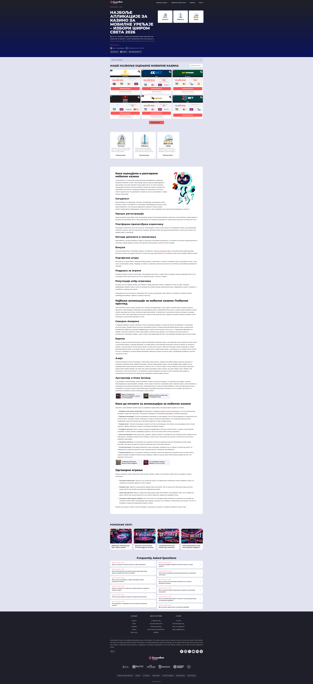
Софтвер (134, 626)
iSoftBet (156, 632)
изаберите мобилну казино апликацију (166, 411)
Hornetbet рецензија (156, 116)
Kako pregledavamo (178, 629)
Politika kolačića (156, 681)
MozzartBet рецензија (125, 91)
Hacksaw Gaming (156, 626)
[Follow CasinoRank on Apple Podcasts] (201, 651)
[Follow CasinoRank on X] (189, 651)
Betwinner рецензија (188, 91)
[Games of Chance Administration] (126, 666)
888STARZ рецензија (125, 116)
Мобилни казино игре (178, 2)
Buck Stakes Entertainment (156, 629)
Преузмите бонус (125, 88)
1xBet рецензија (156, 91)
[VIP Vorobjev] (151, 666)
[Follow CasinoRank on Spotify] (197, 651)
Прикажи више (155, 122)
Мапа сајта (134, 632)
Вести (201, 2)
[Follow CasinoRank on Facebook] (181, 651)
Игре (134, 623)
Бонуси (134, 621)
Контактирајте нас (178, 623)
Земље (134, 629)
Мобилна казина (161, 2)
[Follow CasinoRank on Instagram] (185, 651)
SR (112, 651)
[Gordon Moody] (178, 666)
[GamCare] (164, 666)
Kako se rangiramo (178, 626)
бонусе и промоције (160, 251)
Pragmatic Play (156, 621)
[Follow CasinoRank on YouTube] (193, 651)
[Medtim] (138, 666)
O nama (178, 621)
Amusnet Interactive (156, 623)
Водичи (192, 2)
